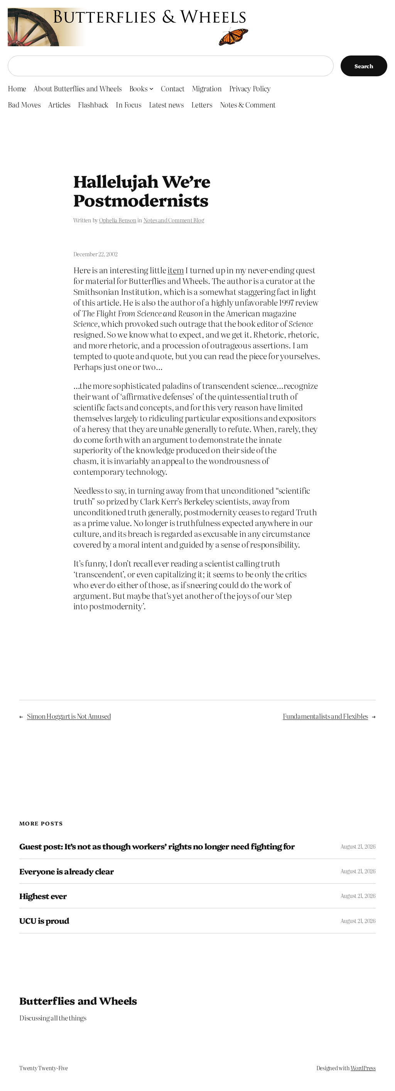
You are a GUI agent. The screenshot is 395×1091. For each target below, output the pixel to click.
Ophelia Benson (118, 220)
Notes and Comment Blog (173, 220)
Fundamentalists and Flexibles (325, 716)
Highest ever (43, 895)
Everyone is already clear (66, 871)
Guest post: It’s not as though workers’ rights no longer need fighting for (157, 846)
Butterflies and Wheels (78, 1000)
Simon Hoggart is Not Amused (69, 716)
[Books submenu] (151, 88)
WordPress (363, 1068)
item (175, 270)
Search (363, 66)
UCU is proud (44, 920)
